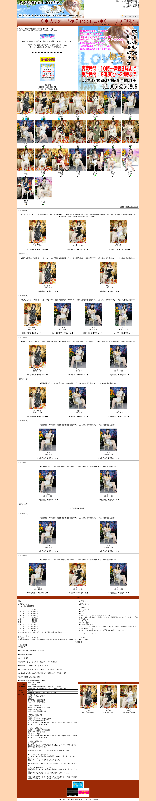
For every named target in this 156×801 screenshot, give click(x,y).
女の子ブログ (112, 24)
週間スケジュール (132, 207)
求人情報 (135, 24)
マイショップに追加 (131, 16)
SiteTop (93, 24)
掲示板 (104, 24)
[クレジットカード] (78, 787)
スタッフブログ (124, 24)
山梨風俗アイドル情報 (79, 799)
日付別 (122, 207)
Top (99, 24)
